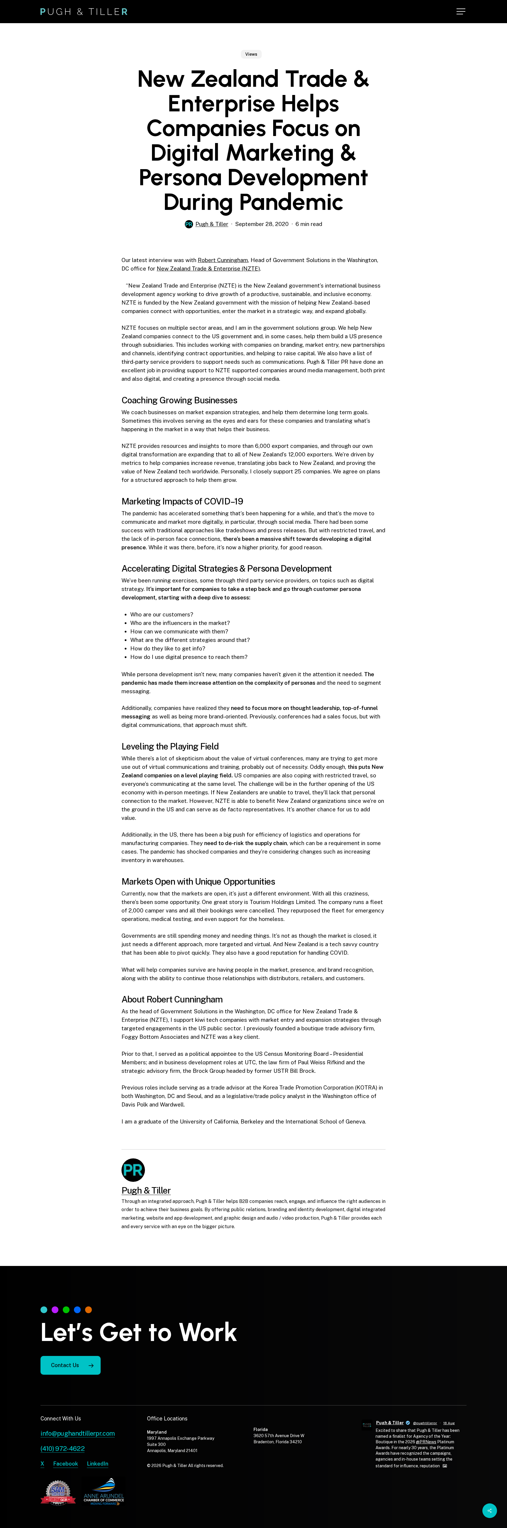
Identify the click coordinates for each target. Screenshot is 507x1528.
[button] (462, 12)
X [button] (42, 1464)
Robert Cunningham (223, 260)
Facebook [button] (65, 1464)
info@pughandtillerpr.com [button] (77, 1433)
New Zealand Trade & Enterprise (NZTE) (208, 268)
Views (251, 54)
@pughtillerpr (425, 1423)
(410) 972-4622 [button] (62, 1448)
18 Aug (449, 1423)
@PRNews (426, 1441)
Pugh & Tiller (211, 224)
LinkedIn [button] (97, 1464)
